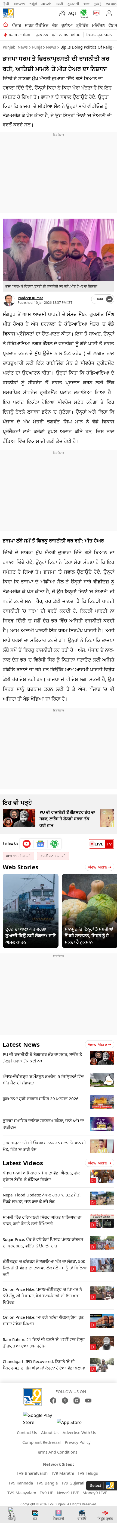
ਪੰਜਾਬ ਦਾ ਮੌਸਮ (19, 34)
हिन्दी (6, 3)
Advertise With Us (79, 1432)
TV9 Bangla (47, 1483)
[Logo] (8, 13)
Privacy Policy (78, 1442)
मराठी (59, 3)
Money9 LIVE (94, 1492)
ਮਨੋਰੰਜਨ (98, 25)
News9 (19, 3)
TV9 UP (46, 1492)
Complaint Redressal (41, 1442)
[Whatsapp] (82, 13)
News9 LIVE (68, 1492)
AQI (72, 13)
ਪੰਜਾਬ (16, 25)
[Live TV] (95, 13)
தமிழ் (97, 3)
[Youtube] (27, 844)
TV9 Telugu (88, 1473)
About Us (50, 1432)
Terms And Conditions (56, 1452)
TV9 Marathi (62, 1473)
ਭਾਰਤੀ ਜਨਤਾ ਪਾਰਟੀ (53, 856)
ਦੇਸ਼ (55, 25)
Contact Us (27, 1432)
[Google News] (41, 844)
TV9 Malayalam (21, 1492)
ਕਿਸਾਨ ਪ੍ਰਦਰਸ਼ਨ (99, 34)
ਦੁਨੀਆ (66, 25)
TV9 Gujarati (72, 1483)
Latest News (21, 1044)
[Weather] (63, 13)
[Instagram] (76, 1400)
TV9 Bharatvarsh (32, 1473)
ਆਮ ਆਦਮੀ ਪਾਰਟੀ (18, 856)
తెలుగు (46, 3)
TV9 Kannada (20, 1483)
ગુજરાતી (73, 3)
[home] (5, 25)
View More (97, 867)
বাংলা (87, 3)
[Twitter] (65, 1400)
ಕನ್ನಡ (33, 3)
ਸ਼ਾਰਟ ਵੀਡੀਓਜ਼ (36, 25)
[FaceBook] (53, 1400)
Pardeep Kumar (30, 298)
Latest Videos (23, 1163)
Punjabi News (15, 47)
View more (97, 1044)
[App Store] (73, 1424)
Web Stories (20, 867)
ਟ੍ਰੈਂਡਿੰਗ (82, 25)
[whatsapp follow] (54, 844)
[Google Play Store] (39, 1419)
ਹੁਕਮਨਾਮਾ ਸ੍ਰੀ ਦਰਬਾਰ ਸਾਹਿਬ (58, 34)
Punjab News (44, 47)
